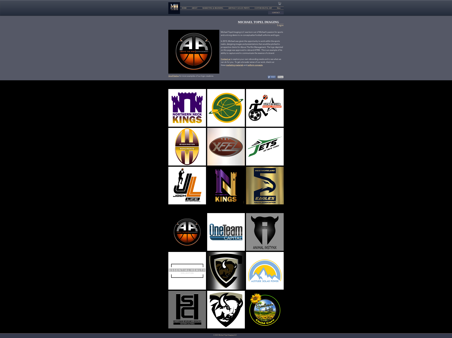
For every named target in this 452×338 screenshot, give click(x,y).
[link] (280, 3)
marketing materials (234, 65)
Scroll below (173, 76)
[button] (213, 8)
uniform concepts (255, 65)
